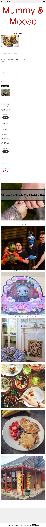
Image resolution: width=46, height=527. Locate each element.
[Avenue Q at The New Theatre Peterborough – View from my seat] (23, 248)
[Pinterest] (5, 1)
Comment (3, 61)
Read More (38, 525)
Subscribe (5, 117)
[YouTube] (7, 1)
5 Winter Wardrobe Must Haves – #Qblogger (9, 53)
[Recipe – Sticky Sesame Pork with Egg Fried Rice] (23, 386)
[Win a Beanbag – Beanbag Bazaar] (23, 340)
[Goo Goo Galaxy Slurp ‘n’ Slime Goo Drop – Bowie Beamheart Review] (23, 294)
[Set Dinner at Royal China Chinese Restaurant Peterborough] (23, 478)
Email (2, 77)
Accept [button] (33, 525)
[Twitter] (1, 1)
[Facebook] (9, 1)
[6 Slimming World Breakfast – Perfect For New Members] (23, 432)
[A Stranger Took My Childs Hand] (23, 201)
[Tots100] (5, 123)
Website (2, 81)
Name (2, 72)
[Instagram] (3, 1)
